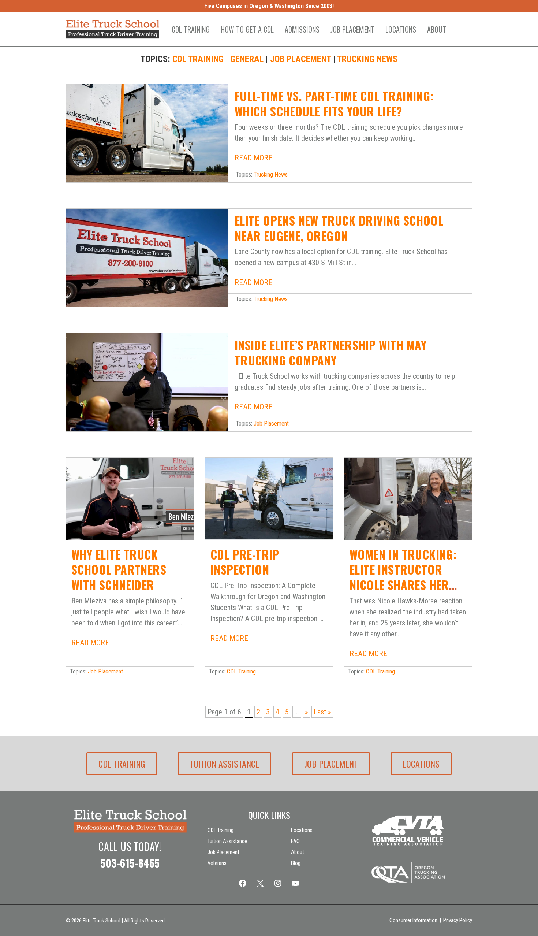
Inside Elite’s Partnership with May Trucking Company (331, 352)
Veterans (217, 863)
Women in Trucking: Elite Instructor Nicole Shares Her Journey (403, 577)
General (247, 59)
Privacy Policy (457, 920)
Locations (400, 29)
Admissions (302, 29)
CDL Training (191, 29)
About (436, 29)
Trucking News (367, 59)
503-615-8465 (130, 862)
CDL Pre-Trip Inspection (244, 562)
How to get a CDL (247, 29)
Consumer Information (413, 920)
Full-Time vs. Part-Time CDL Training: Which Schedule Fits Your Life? (334, 103)
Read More (253, 157)
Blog (295, 863)
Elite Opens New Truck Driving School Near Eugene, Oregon (339, 228)
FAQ (295, 841)
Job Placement (352, 29)
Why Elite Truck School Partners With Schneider (118, 569)
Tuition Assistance (224, 763)
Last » (322, 711)
